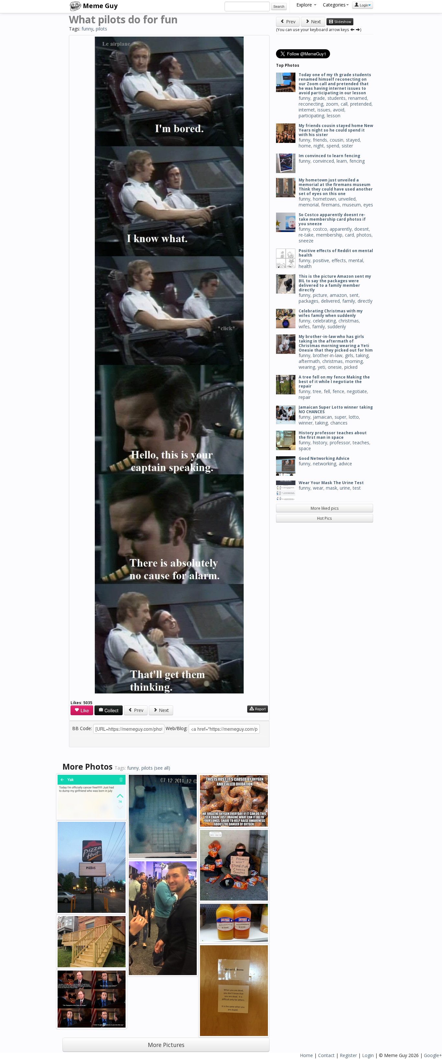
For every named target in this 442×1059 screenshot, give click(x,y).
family (348, 301)
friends (320, 140)
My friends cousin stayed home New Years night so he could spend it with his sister (336, 130)
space (305, 448)
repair (305, 397)
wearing (307, 367)
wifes (304, 326)
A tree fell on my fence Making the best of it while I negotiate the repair (334, 381)
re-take (306, 235)
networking (324, 463)
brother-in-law (327, 355)
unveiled (347, 199)
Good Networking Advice (324, 458)
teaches (361, 442)
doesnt (361, 229)
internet (307, 110)
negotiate (357, 391)
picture (320, 295)
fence (338, 391)
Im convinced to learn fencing (329, 155)
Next (163, 710)
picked (351, 367)
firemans (330, 205)
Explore (304, 5)
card (349, 235)
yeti (321, 367)
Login (363, 5)
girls (349, 355)
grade (319, 98)
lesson (333, 115)
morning (354, 361)
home (305, 146)
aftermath (309, 361)
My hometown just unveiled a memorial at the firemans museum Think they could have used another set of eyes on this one (336, 186)
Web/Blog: (176, 728)
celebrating (324, 321)
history (320, 442)
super (340, 417)
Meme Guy (99, 5)
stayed (353, 140)
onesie (335, 367)
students (336, 98)
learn (342, 161)
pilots (101, 29)
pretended (360, 104)
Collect (110, 710)
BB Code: (82, 728)
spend (332, 146)
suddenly (336, 326)
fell (327, 391)
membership (329, 235)
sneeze (306, 241)
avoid (338, 110)
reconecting (311, 104)
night (319, 146)
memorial (309, 205)
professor (340, 442)
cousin (336, 140)
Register (348, 1055)
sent (354, 295)
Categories (334, 5)
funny (87, 29)
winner (306, 423)
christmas (348, 321)
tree (317, 391)
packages (308, 301)
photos (364, 235)
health (305, 266)
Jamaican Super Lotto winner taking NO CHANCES (336, 409)
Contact (326, 1055)
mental (355, 260)
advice (345, 463)
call (344, 104)
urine (345, 488)
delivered (330, 301)
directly (365, 301)
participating (311, 115)
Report (260, 708)
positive (321, 260)
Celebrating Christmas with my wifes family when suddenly (331, 313)
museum (351, 205)
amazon (338, 295)
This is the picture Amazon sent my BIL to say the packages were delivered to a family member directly (335, 283)
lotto (354, 417)
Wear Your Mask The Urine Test (331, 482)
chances (339, 423)
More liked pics (325, 508)
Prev (138, 710)
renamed (357, 98)
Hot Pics (324, 518)
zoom (332, 104)
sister (347, 146)
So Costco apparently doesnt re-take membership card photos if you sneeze (332, 219)
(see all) (162, 768)
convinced (323, 161)
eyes (368, 205)
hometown (324, 199)
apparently (341, 229)
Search (278, 6)
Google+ (433, 1055)
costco (320, 229)
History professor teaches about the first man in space (333, 435)
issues (323, 110)
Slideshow (342, 21)
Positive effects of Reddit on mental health (336, 253)
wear (318, 488)
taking (362, 355)
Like (84, 710)
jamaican (322, 417)
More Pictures (166, 1045)
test (357, 488)
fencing (357, 161)
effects (339, 260)
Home (306, 1055)
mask (331, 488)
